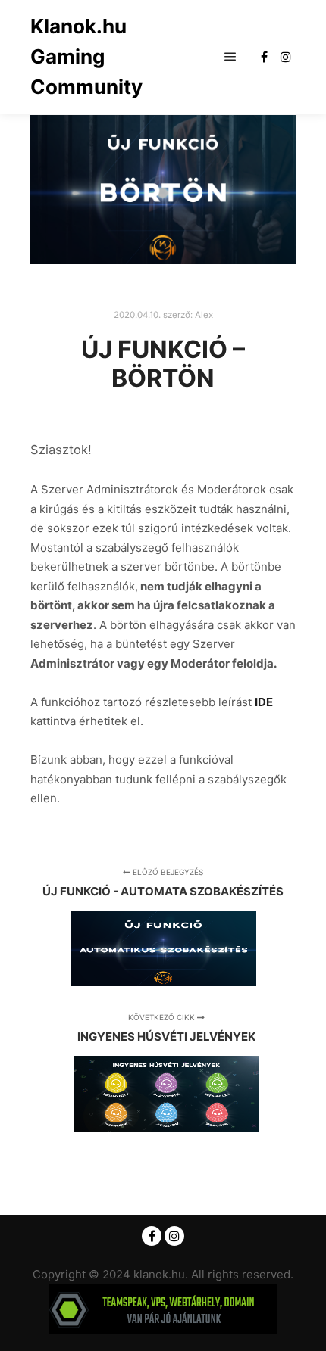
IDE (264, 702)
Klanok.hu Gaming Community (86, 56)
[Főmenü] (230, 57)
